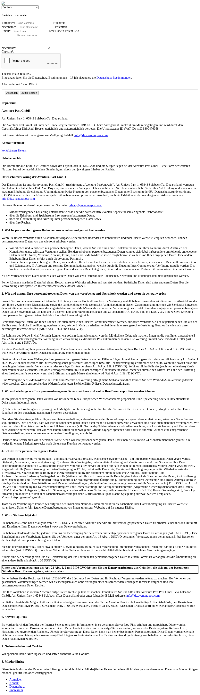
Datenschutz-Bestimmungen (113, 77)
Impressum (16, 690)
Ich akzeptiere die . (67, 77)
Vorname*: (34, 22)
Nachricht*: (9, 48)
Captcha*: (16, 62)
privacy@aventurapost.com (85, 205)
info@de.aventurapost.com (91, 135)
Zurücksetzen (29, 92)
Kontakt (14, 683)
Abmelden (15, 679)
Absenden (12, 92)
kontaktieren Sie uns (14, 150)
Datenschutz (17, 686)
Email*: (41, 31)
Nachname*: (35, 27)
